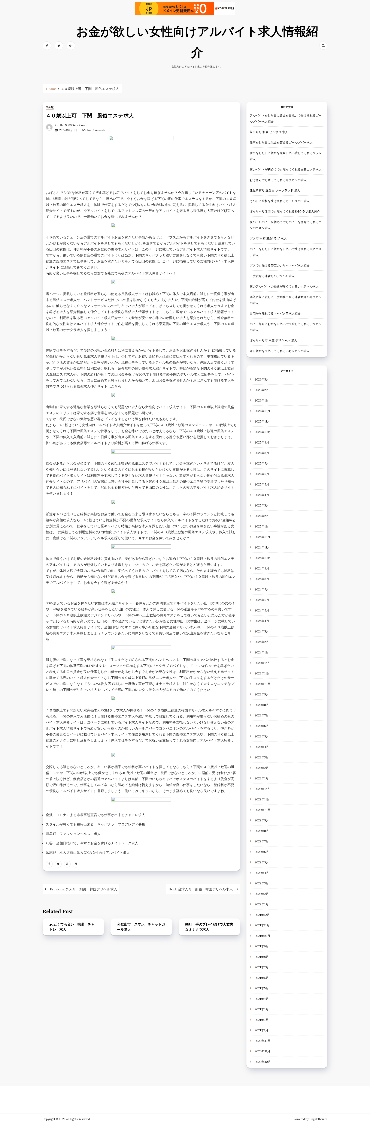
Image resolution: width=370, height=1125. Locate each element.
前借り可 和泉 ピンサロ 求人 (269, 132)
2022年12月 (262, 789)
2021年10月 (262, 936)
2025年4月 (262, 495)
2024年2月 (262, 642)
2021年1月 (261, 1030)
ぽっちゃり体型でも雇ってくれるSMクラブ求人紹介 (285, 211)
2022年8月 (262, 831)
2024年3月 (262, 631)
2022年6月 (262, 852)
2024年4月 (262, 621)
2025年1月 (262, 526)
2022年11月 (262, 799)
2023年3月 (262, 757)
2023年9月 (262, 694)
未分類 (50, 107)
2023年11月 (262, 673)
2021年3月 (262, 1009)
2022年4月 (262, 873)
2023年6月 (262, 726)
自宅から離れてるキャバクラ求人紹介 (275, 313)
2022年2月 (262, 894)
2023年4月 (262, 747)
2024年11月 (262, 547)
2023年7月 (262, 715)
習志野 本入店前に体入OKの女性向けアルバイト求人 (88, 852)
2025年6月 (262, 474)
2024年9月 (262, 568)
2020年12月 (262, 1041)
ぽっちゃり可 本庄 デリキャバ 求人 (273, 340)
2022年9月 (262, 820)
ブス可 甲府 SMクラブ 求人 (268, 238)
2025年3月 (262, 505)
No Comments (96, 130)
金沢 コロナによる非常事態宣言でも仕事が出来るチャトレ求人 (95, 815)
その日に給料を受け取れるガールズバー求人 (280, 201)
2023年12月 (262, 663)
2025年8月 (262, 453)
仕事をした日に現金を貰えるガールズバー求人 (281, 142)
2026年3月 (262, 379)
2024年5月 (262, 610)
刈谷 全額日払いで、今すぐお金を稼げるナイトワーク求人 (92, 843)
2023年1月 (262, 778)
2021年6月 (262, 978)
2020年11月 (262, 1051)
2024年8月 (262, 579)
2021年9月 (262, 946)
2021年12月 (262, 915)
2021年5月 (262, 988)
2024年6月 (262, 600)
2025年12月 (262, 411)
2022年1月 (262, 904)
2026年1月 (262, 400)
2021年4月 (262, 999)
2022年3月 (262, 883)
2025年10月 (263, 432)
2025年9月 (262, 442)
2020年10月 (263, 1062)
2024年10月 (263, 558)
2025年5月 (262, 484)
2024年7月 (262, 589)
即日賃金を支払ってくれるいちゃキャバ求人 (280, 351)
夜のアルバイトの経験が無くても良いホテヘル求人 (284, 286)
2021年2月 (262, 1020)
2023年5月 (262, 736)
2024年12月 (262, 537)
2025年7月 (262, 463)
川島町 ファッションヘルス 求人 (73, 833)
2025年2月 (262, 516)
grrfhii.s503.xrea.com (70, 125)
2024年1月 (262, 652)
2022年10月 (262, 810)
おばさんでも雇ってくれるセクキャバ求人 (278, 180)
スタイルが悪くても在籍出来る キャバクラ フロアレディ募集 (95, 824)
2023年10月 (262, 684)
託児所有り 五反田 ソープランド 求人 (275, 190)
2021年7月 (262, 967)
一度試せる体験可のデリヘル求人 (272, 276)
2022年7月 (262, 841)
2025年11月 (262, 421)
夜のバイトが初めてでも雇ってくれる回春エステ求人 (286, 169)
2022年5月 (262, 862)
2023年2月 (262, 768)
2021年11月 (262, 925)
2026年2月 (262, 390)
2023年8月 (262, 705)
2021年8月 (262, 957)
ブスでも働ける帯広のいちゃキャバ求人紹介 (280, 265)
